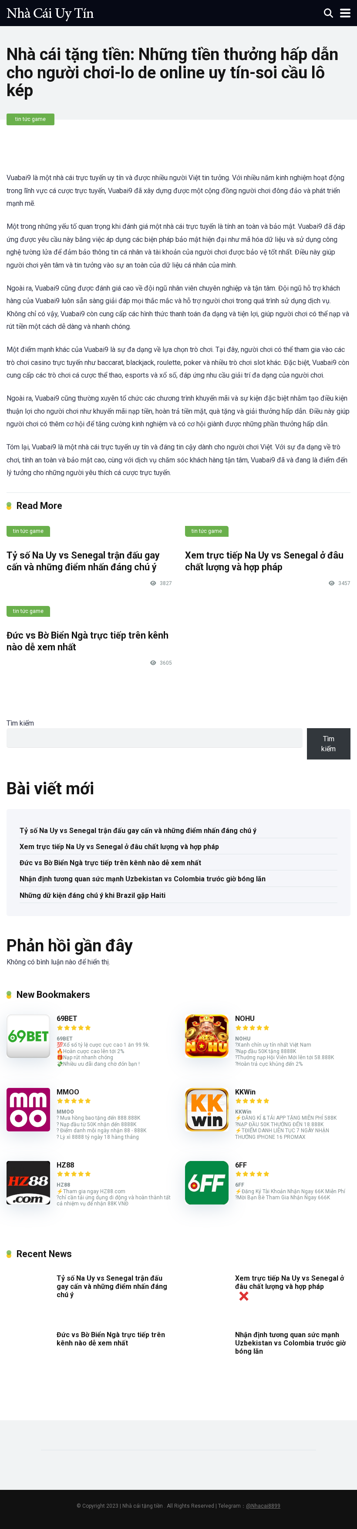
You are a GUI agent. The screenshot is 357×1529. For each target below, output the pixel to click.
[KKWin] (207, 1129)
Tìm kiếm (20, 723)
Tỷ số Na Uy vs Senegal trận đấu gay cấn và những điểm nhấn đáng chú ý (83, 561)
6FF (241, 1165)
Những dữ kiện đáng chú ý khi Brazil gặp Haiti (92, 895)
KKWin (245, 1092)
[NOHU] (207, 1055)
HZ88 (65, 1165)
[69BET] (28, 1055)
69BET (67, 1018)
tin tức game (30, 119)
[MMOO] (28, 1129)
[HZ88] (28, 1202)
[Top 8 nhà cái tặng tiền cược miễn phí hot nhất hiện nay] (50, 12)
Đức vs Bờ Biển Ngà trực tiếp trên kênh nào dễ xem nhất (110, 863)
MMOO (68, 1092)
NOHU (245, 1018)
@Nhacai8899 (263, 1506)
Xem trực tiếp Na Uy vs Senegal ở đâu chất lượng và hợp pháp (264, 561)
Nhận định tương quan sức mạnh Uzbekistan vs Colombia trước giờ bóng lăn (143, 879)
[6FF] (207, 1202)
